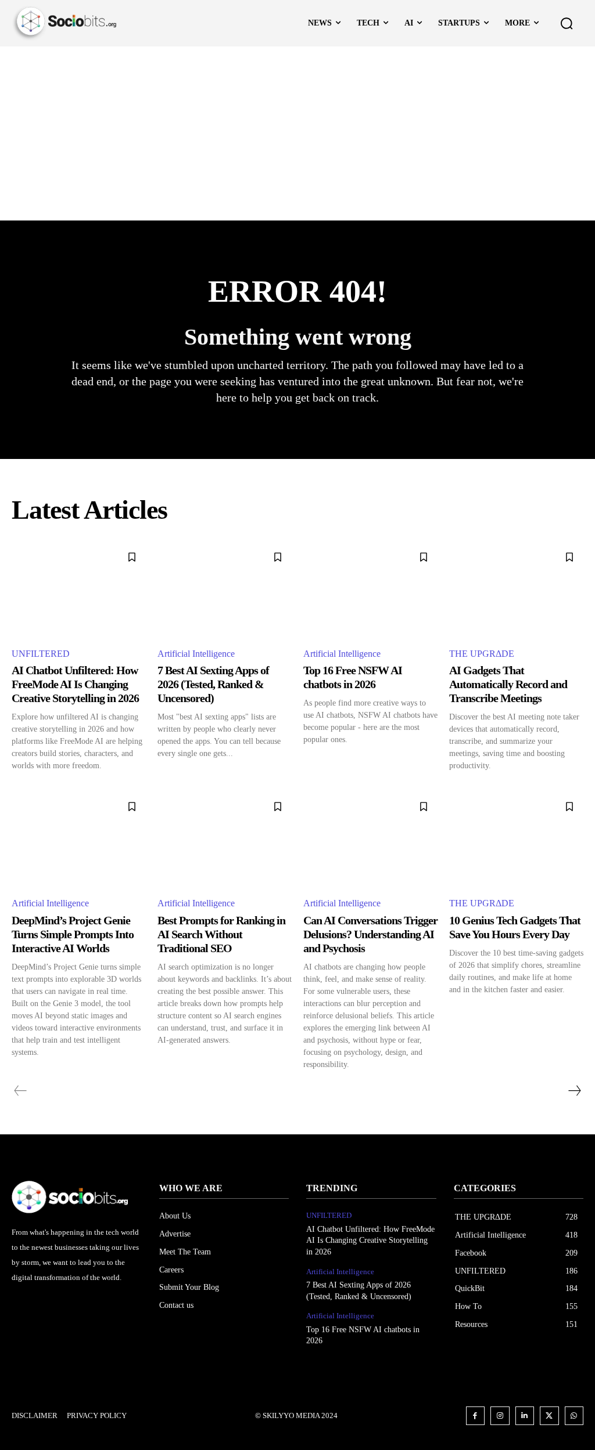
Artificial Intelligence (196, 654)
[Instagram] (500, 1416)
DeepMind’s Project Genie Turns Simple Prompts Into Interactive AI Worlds (73, 934)
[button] (566, 23)
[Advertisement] (297, 133)
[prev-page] (21, 1091)
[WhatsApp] (574, 1416)
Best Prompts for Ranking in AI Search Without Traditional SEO (221, 934)
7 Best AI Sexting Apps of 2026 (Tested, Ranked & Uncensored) (213, 684)
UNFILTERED (41, 654)
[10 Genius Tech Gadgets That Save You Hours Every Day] (516, 840)
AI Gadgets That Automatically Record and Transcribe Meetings (508, 684)
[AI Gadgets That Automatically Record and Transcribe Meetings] (516, 590)
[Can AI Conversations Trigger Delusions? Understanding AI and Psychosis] (370, 840)
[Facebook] (475, 1416)
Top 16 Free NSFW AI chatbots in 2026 (352, 677)
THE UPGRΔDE (481, 654)
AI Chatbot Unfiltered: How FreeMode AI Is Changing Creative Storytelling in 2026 (75, 684)
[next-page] (574, 1091)
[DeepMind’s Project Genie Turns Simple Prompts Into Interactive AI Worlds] (79, 840)
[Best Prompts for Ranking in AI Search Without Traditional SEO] (224, 840)
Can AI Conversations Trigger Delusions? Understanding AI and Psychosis (370, 934)
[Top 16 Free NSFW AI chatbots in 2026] (370, 590)
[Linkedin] (525, 1416)
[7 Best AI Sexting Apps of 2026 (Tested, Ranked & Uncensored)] (224, 590)
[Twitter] (549, 1416)
